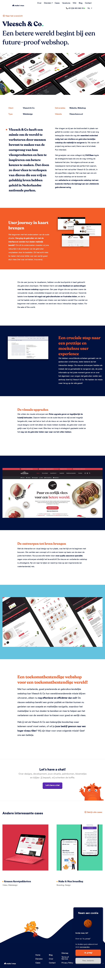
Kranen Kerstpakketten (17, 881)
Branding (60, 885)
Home (37, 955)
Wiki (74, 3)
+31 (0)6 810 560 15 (76, 8)
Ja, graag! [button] (88, 952)
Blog (80, 3)
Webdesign (13, 885)
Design (68, 885)
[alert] (88, 936)
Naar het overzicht (14, 15)
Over (39, 3)
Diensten (47, 3)
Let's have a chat (52, 785)
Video (4, 885)
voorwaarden (85, 947)
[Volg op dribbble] (103, 963)
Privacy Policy (67, 963)
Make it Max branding (70, 881)
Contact (88, 3)
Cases (57, 3)
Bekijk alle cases (94, 812)
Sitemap (65, 953)
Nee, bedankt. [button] (88, 960)
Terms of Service (65, 958)
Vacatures (66, 3)
